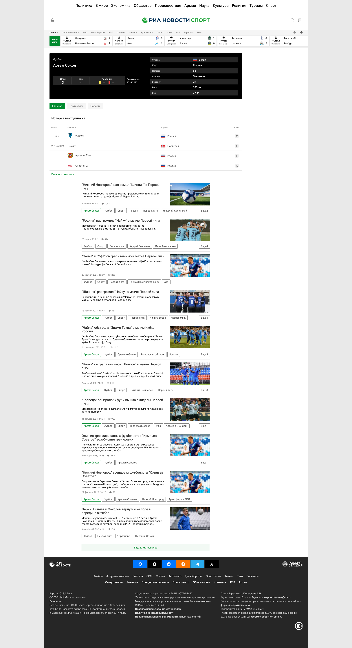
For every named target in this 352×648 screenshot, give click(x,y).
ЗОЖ (149, 576)
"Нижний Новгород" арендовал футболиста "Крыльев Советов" (122, 474)
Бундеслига (147, 32)
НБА (199, 32)
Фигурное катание (117, 576)
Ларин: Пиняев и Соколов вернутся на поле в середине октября (116, 511)
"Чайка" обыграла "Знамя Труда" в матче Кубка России (118, 329)
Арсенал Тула (83, 155)
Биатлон (138, 576)
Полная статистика (62, 174)
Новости (95, 105)
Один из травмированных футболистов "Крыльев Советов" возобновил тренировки (119, 437)
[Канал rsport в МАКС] (140, 564)
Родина (197, 65)
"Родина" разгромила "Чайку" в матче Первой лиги (121, 220)
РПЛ (85, 32)
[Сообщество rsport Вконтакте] (169, 564)
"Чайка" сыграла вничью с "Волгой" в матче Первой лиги (121, 366)
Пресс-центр (181, 582)
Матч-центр (55, 40)
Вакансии (55, 601)
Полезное (252, 576)
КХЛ (169, 32)
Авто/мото (174, 576)
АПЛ (111, 32)
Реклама (132, 582)
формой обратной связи (235, 605)
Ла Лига (121, 32)
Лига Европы (98, 32)
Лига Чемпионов (70, 32)
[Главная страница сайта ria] (163, 20)
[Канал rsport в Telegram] (197, 564)
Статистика (76, 105)
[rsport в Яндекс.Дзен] (155, 564)
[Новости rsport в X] (212, 564)
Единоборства (193, 576)
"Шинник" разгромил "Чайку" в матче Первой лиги (120, 292)
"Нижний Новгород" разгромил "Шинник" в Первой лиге (121, 186)
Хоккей (160, 576)
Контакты (220, 582)
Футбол (57, 59)
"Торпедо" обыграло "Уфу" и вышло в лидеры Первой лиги (122, 401)
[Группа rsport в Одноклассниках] (183, 564)
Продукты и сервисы (155, 582)
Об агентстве (201, 582)
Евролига (189, 32)
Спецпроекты (114, 582)
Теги (240, 576)
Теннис (229, 576)
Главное (54, 32)
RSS (232, 582)
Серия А (133, 32)
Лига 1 (160, 32)
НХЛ (177, 32)
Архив (243, 582)
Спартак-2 (81, 165)
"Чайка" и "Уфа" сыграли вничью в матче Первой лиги (123, 256)
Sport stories (213, 576)
